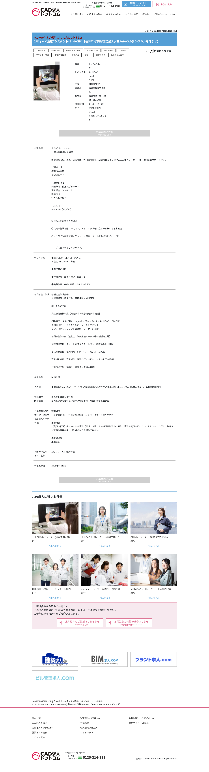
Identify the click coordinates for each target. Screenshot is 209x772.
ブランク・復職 (42, 55)
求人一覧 (36, 717)
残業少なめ (100, 55)
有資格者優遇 (60, 55)
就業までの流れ (113, 14)
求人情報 (74, 701)
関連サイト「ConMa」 (140, 722)
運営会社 (146, 14)
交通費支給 (55, 50)
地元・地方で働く (73, 50)
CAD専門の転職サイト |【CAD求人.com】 (50, 701)
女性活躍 (75, 55)
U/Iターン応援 (92, 50)
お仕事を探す (76, 14)
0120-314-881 (110, 6)
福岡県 (100, 701)
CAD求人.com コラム (165, 14)
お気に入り (166, 4)
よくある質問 (131, 14)
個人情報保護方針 (88, 727)
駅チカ (87, 55)
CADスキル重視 (117, 55)
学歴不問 (122, 50)
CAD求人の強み (94, 14)
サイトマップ (86, 732)
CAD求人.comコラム (90, 717)
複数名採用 (108, 50)
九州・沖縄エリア (87, 701)
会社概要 (84, 722)
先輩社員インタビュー (42, 727)
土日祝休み (40, 50)
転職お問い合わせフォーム (141, 717)
